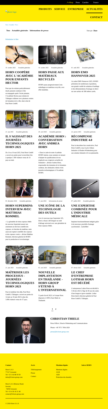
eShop (70, 2)
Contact (96, 17)
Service (59, 9)
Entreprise (76, 9)
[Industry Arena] (87, 376)
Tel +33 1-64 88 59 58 (12, 375)
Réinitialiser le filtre (11, 39)
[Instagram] (87, 370)
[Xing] (97, 370)
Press (78, 2)
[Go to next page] (59, 309)
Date (96, 31)
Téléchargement (36, 369)
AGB (58, 372)
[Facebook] (83, 370)
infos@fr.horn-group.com (14, 377)
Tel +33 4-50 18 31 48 (12, 391)
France (96, 2)
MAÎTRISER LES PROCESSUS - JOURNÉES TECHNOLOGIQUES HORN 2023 (19, 279)
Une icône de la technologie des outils (51, 209)
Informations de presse (39, 30)
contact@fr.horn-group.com (14, 394)
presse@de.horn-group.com (59, 332)
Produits (45, 9)
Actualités (94, 9)
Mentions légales (61, 369)
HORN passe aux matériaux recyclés (51, 75)
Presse (33, 373)
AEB (58, 375)
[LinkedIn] (92, 370)
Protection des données (63, 377)
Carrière (85, 2)
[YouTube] (83, 376)
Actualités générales (20, 30)
